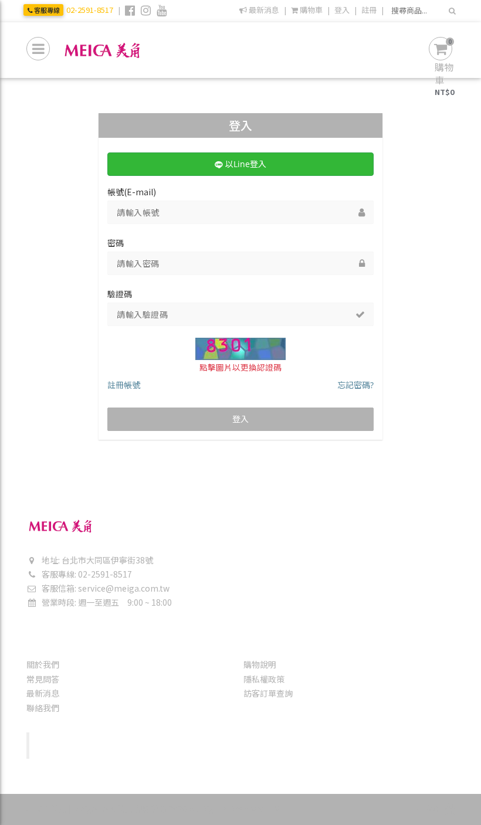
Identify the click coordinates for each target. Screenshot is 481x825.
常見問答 (42, 679)
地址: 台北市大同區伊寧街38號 (96, 560)
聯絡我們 (42, 708)
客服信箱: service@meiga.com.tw (105, 588)
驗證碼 (119, 294)
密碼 (115, 243)
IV (275, 808)
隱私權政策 (263, 679)
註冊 (369, 10)
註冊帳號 (123, 385)
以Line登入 (244, 163)
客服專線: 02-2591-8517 (86, 574)
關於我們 (42, 664)
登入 (342, 10)
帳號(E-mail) (131, 192)
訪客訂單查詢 (268, 693)
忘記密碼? (355, 385)
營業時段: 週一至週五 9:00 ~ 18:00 (106, 602)
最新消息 (263, 10)
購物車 (310, 10)
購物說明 (259, 664)
